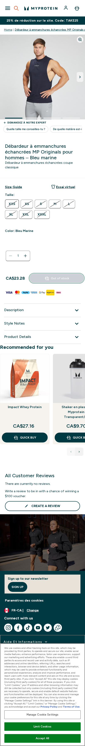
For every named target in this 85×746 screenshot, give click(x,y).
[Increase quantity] (25, 256)
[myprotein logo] (40, 8)
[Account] (66, 8)
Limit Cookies (42, 726)
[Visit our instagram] (8, 628)
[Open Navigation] (7, 8)
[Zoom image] (80, 39)
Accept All (42, 738)
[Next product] (79, 452)
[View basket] (77, 8)
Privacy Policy (49, 706)
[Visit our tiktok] (28, 628)
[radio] (12, 203)
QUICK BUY (28, 437)
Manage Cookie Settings (43, 714)
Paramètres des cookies (24, 600)
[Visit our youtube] (38, 628)
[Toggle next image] (80, 77)
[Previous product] (71, 452)
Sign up (18, 587)
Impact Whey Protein (25, 407)
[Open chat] (58, 628)
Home (8, 29)
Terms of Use (71, 706)
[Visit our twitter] (48, 628)
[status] (18, 256)
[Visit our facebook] (18, 628)
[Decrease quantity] (10, 256)
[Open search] (16, 8)
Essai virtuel (65, 187)
